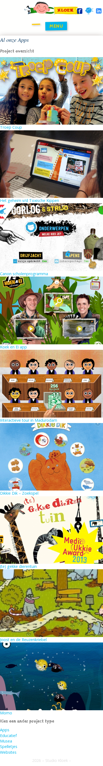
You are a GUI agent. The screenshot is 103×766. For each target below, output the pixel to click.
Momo (6, 712)
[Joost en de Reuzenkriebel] (51, 602)
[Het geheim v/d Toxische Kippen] (51, 163)
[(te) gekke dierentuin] (51, 529)
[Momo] (51, 676)
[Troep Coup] (51, 90)
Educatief (8, 735)
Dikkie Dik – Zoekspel (19, 493)
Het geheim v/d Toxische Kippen (29, 200)
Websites (8, 752)
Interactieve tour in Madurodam (28, 420)
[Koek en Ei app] (51, 310)
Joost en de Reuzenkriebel (23, 639)
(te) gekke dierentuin (18, 566)
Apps (4, 729)
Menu (56, 26)
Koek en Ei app (13, 347)
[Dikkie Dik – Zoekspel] (51, 456)
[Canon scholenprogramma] (51, 236)
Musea (6, 741)
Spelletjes (8, 746)
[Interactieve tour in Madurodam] (51, 383)
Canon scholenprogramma (24, 273)
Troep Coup (11, 127)
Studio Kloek (56, 760)
